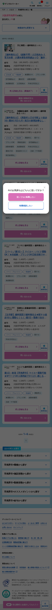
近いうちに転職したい (26, 197)
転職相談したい (26, 206)
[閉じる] (44, 187)
